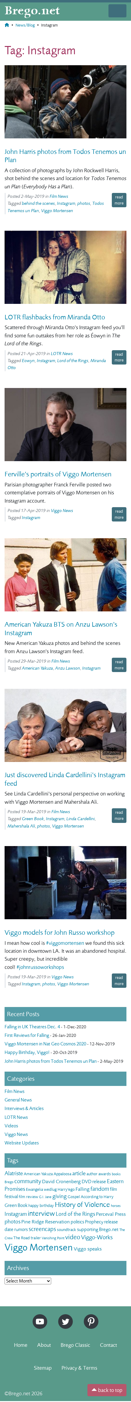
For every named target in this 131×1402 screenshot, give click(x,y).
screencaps (42, 1229)
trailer (36, 1238)
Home (20, 1345)
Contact (108, 1345)
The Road (21, 1238)
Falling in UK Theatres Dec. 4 (32, 1027)
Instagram (66, 203)
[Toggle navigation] (117, 10)
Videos (11, 1126)
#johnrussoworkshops (40, 967)
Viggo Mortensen (57, 210)
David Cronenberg (61, 1181)
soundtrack (66, 1229)
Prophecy (94, 1222)
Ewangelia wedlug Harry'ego (50, 1189)
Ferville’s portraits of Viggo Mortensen (58, 474)
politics (77, 1222)
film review (28, 1196)
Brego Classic (75, 1345)
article (79, 1173)
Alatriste (14, 1173)
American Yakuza (37, 668)
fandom (99, 1188)
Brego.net (32, 11)
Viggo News (62, 510)
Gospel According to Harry (91, 1196)
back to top (109, 1390)
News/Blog (25, 25)
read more (119, 200)
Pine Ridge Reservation (45, 1222)
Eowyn (28, 360)
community (27, 1181)
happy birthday (41, 1205)
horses (116, 1206)
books (116, 1174)
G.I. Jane (45, 1197)
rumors (21, 1229)
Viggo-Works (97, 1237)
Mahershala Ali (21, 826)
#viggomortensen (65, 943)
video (72, 1237)
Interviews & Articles (24, 1108)
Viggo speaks (88, 1249)
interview (41, 1213)
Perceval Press (111, 1214)
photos (83, 203)
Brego (9, 1182)
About (44, 1345)
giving (59, 1196)
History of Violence (82, 1205)
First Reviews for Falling (27, 1035)
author (92, 1174)
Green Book (33, 818)
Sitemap (43, 1368)
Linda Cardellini (80, 818)
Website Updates (22, 1143)
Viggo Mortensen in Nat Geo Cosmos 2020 (45, 1044)
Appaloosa (62, 1174)
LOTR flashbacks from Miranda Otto (55, 317)
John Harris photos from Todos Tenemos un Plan (51, 1061)
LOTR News (62, 353)
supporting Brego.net (98, 1229)
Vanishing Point (53, 1238)
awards (104, 1174)
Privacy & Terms (79, 1368)
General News (18, 1100)
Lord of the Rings (72, 360)
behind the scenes (38, 203)
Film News (59, 196)
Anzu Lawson (67, 668)
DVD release (94, 1181)
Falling (83, 1189)
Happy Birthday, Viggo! (27, 1052)
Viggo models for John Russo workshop (60, 933)
